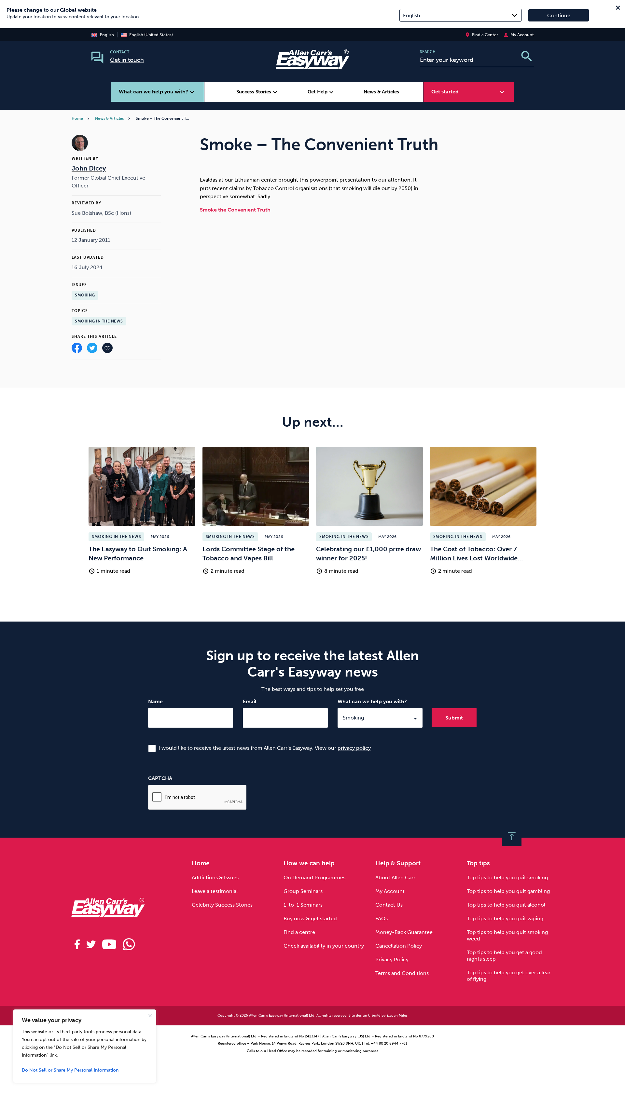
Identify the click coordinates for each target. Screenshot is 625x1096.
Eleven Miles (397, 1015)
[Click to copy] (107, 349)
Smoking (85, 295)
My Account (390, 891)
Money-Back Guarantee (404, 932)
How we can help (309, 863)
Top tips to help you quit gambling (508, 891)
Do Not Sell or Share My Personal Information (70, 1070)
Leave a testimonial (215, 891)
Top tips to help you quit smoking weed (507, 935)
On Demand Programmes (314, 877)
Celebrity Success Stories (222, 905)
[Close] (150, 1015)
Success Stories (257, 92)
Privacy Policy (392, 959)
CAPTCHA (160, 778)
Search (428, 51)
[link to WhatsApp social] (128, 944)
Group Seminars (303, 891)
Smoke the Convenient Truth (235, 210)
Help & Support (398, 863)
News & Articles (381, 92)
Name (155, 701)
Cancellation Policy (398, 946)
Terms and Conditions (402, 973)
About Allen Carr (395, 877)
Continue (558, 15)
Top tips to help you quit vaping (505, 918)
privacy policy (354, 748)
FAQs (381, 918)
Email (250, 701)
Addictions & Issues (215, 877)
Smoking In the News (99, 321)
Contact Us (389, 905)
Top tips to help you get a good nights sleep (504, 955)
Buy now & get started (310, 918)
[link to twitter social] (91, 944)
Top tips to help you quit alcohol (506, 905)
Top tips (478, 863)
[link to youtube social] (109, 944)
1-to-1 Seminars (303, 905)
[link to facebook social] (77, 944)
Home (77, 118)
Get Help (321, 92)
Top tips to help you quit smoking (507, 877)
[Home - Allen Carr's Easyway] (312, 65)
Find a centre (299, 932)
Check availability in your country (324, 946)
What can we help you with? (372, 701)
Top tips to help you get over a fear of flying (508, 975)
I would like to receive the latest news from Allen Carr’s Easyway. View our (265, 748)
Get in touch (127, 59)
